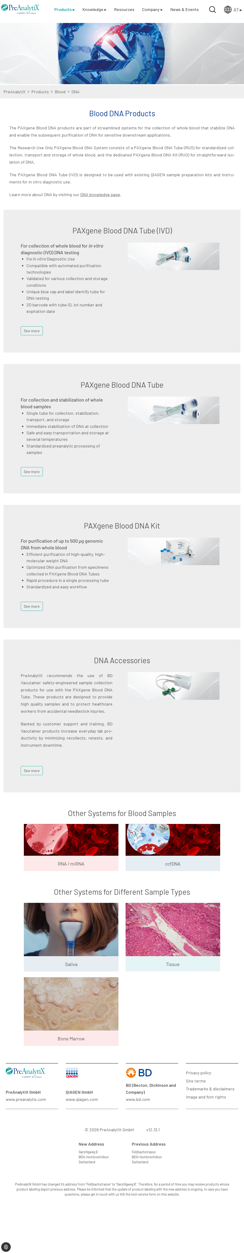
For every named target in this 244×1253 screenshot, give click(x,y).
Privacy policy (198, 1072)
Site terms (196, 1080)
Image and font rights (206, 1096)
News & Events (184, 9)
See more (32, 330)
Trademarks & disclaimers (210, 1088)
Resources (124, 9)
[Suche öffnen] (212, 9)
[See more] (32, 324)
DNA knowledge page (100, 194)
